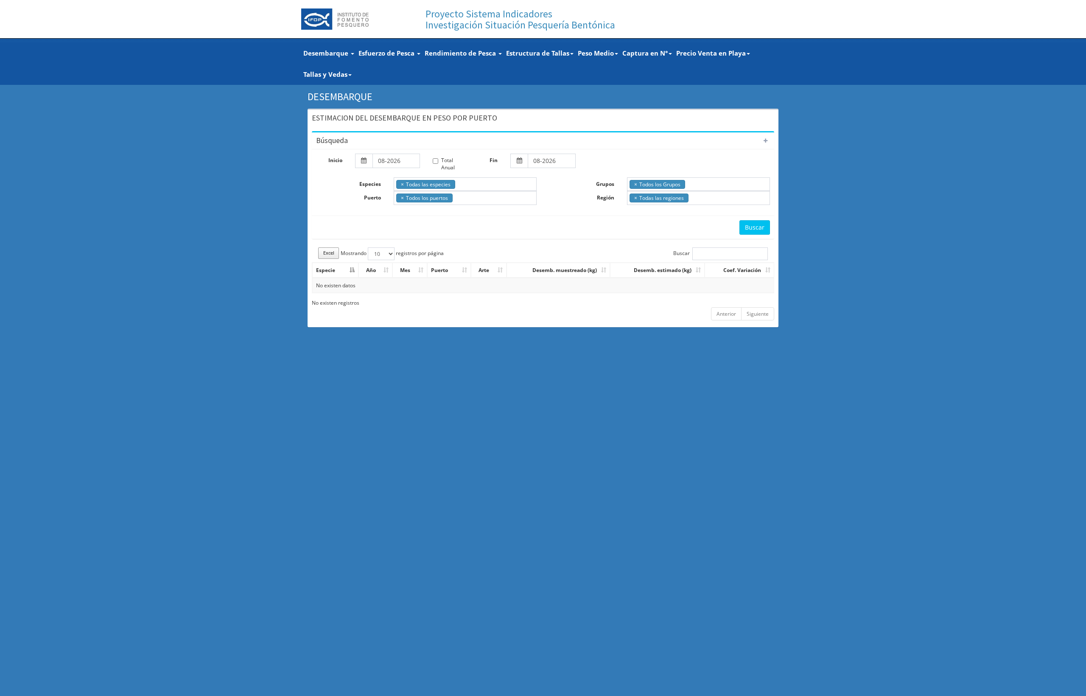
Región (605, 197)
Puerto (372, 197)
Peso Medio (596, 53)
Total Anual (448, 164)
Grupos (605, 184)
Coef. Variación (742, 270)
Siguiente (758, 313)
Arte (484, 270)
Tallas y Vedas (325, 74)
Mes (405, 270)
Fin (494, 160)
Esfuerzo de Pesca (387, 53)
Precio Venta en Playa (711, 53)
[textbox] (459, 184)
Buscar (754, 227)
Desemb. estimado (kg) (662, 270)
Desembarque (326, 53)
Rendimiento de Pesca (461, 53)
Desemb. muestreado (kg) (564, 270)
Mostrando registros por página (392, 253)
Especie (325, 270)
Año (371, 270)
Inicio (335, 160)
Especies (370, 184)
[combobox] (465, 184)
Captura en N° (645, 53)
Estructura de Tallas (537, 53)
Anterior (726, 313)
